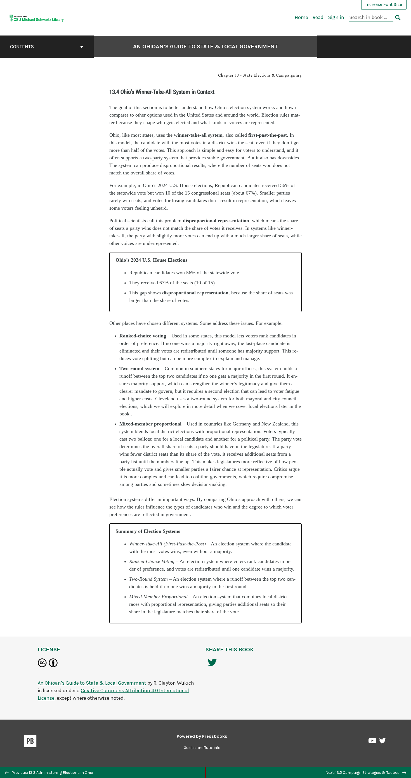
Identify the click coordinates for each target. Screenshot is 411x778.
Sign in (336, 17)
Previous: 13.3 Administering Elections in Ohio (52, 772)
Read (318, 17)
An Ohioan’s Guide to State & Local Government (205, 46)
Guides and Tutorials (202, 747)
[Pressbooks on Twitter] (382, 742)
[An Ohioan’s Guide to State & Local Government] (37, 17)
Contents (22, 47)
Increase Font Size (383, 4)
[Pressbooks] (30, 742)
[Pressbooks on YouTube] (373, 742)
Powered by (202, 736)
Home (301, 17)
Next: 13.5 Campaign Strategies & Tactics (362, 772)
